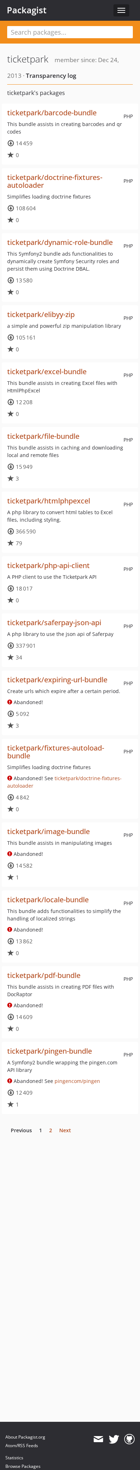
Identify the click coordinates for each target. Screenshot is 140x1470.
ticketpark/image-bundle (48, 831)
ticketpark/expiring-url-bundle (57, 679)
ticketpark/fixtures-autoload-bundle (55, 752)
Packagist (27, 10)
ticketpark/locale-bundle (48, 899)
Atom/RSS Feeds (21, 1446)
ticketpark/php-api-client (48, 565)
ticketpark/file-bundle (43, 436)
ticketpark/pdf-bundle (43, 975)
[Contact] (98, 1439)
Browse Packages (23, 1466)
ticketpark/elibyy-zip (41, 314)
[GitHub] (129, 1439)
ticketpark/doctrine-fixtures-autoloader (54, 181)
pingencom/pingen (77, 1081)
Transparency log (51, 75)
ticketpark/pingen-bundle (49, 1051)
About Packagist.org (25, 1437)
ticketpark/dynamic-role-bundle (60, 242)
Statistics (14, 1458)
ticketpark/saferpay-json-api (54, 622)
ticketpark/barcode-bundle (52, 112)
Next (65, 1130)
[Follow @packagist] (114, 1439)
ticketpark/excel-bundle (47, 371)
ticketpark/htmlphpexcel (48, 501)
